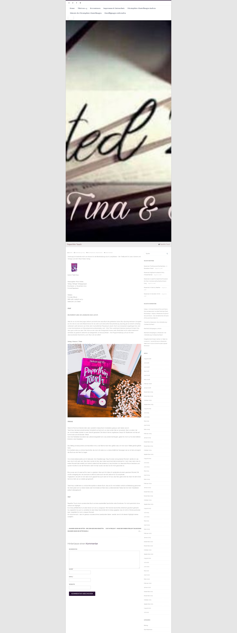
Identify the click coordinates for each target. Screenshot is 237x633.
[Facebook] (76, 3)
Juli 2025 (146, 412)
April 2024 (147, 475)
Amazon (74, 341)
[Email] (73, 3)
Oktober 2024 (148, 450)
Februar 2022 (147, 583)
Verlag (69, 341)
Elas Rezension (91, 252)
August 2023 (147, 508)
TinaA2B (146, 322)
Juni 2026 (147, 367)
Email (71, 576)
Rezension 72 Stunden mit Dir (152, 294)
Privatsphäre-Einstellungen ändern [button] (142, 8)
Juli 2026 (146, 363)
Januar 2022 (147, 587)
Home (72, 8)
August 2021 (147, 608)
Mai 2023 (146, 521)
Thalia (80, 341)
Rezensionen (95, 8)
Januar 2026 (147, 388)
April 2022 (147, 575)
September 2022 (148, 554)
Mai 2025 (146, 421)
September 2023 (148, 504)
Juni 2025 (146, 417)
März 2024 (147, 479)
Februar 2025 (147, 433)
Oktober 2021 (147, 600)
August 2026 (147, 358)
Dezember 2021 (148, 591)
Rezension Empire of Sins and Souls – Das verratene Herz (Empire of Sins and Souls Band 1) (156, 316)
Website (72, 584)
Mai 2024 (146, 471)
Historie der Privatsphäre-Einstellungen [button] (86, 13)
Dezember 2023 (148, 491)
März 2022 (147, 579)
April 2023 (147, 525)
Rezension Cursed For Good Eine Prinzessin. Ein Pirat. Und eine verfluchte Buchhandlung (156, 281)
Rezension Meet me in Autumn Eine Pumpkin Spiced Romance (155, 343)
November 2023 (148, 496)
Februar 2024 (148, 483)
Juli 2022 (146, 562)
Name (71, 569)
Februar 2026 (148, 383)
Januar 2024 (147, 487)
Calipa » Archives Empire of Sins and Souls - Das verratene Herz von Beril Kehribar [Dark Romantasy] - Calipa (156, 311)
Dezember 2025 (148, 392)
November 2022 (148, 546)
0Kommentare (109, 252)
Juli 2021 (146, 612)
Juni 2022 (146, 566)
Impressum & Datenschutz (114, 8)
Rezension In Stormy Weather (152, 287)
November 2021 (148, 595)
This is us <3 (82, 8)
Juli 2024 (146, 462)
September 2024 (148, 454)
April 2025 (147, 425)
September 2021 (148, 604)
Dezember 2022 (148, 541)
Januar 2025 (147, 437)
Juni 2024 (146, 467)
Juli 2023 (146, 512)
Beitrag (146, 625)
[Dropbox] (80, 3)
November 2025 (148, 396)
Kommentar (73, 549)
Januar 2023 (147, 537)
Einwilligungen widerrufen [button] (115, 13)
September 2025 (148, 404)
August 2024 (147, 458)
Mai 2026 (146, 371)
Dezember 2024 (148, 442)
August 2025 (147, 408)
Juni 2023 (146, 516)
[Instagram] (69, 3)
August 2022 (147, 558)
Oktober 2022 (147, 550)
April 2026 (147, 375)
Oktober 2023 (147, 500)
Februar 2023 (147, 533)
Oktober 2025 (147, 400)
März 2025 (147, 429)
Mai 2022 (146, 570)
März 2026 (147, 379)
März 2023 (147, 529)
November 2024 (148, 446)
